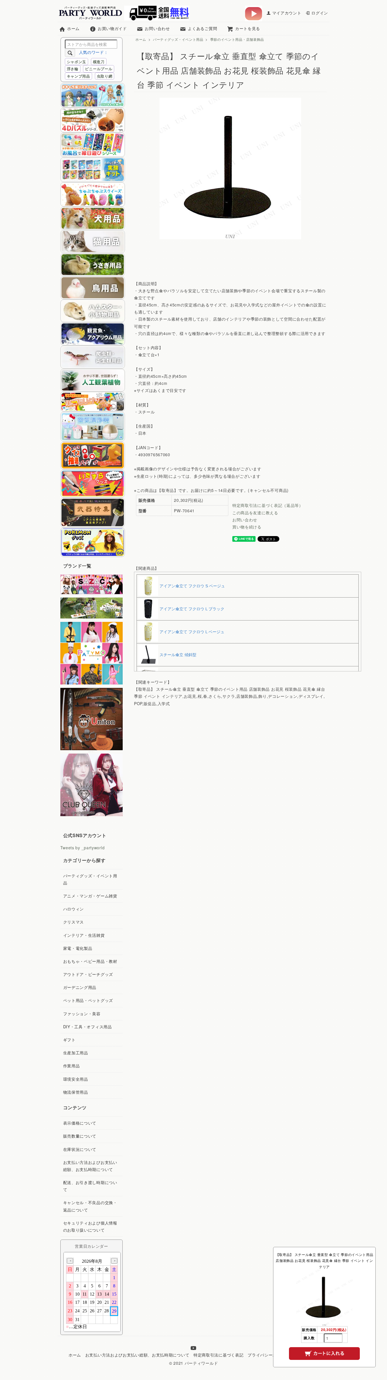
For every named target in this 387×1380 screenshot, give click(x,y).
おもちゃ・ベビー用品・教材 (90, 961)
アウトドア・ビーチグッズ (88, 974)
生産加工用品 (75, 1052)
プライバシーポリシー (268, 1355)
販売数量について (80, 1136)
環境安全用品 (75, 1079)
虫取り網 (104, 76)
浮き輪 (72, 68)
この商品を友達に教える (255, 512)
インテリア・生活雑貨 (84, 935)
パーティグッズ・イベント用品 (178, 39)
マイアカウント (286, 13)
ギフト (69, 1039)
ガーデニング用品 (80, 987)
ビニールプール (98, 68)
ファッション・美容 (82, 1013)
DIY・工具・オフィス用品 (87, 1026)
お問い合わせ (157, 28)
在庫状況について (80, 1149)
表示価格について (80, 1123)
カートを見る (247, 28)
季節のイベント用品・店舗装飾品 (237, 39)
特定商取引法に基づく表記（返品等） (267, 505)
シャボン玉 (76, 61)
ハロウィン (73, 909)
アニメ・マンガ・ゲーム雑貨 (90, 896)
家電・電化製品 (77, 948)
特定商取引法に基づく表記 (218, 1355)
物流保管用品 (75, 1092)
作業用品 (71, 1065)
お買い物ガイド (112, 28)
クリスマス (73, 922)
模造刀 (99, 61)
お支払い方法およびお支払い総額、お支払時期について (137, 1355)
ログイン (319, 13)
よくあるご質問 (202, 28)
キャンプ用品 (78, 76)
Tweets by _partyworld (82, 847)
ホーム (73, 28)
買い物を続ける (246, 527)
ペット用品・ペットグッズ (88, 1000)
